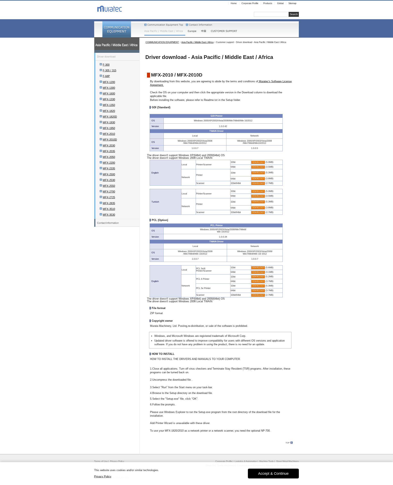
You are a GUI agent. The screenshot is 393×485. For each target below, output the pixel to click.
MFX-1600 (109, 93)
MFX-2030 (109, 145)
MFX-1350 (109, 105)
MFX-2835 (109, 203)
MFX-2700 (109, 191)
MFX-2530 (109, 180)
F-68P (106, 76)
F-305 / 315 (109, 70)
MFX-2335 (109, 168)
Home (234, 3)
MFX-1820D (110, 116)
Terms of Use (101, 461)
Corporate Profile (223, 461)
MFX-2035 (109, 151)
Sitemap (292, 3)
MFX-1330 (109, 99)
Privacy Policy (117, 461)
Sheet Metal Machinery (287, 461)
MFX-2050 (109, 157)
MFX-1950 (109, 128)
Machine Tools (266, 461)
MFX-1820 (109, 111)
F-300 (106, 64)
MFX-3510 (109, 209)
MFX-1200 (109, 82)
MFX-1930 (109, 122)
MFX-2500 (109, 174)
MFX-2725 (109, 197)
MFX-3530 (109, 214)
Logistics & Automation (246, 461)
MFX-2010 (109, 133)
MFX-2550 (109, 185)
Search (294, 14)
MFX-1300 (109, 87)
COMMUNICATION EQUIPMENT (162, 42)
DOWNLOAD (258, 162)
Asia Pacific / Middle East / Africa (197, 42)
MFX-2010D (110, 139)
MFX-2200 (109, 162)
